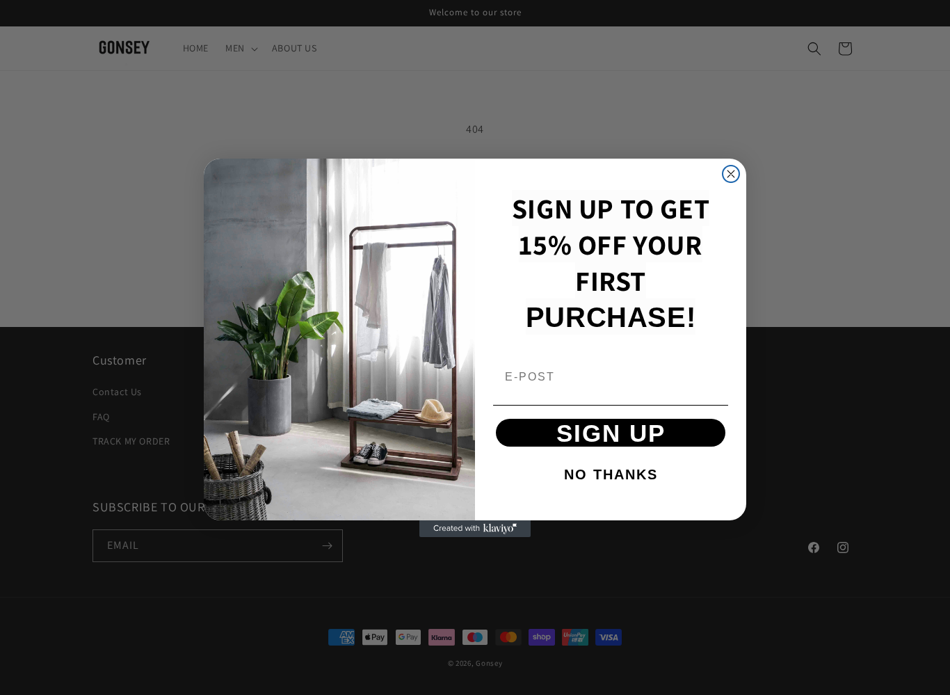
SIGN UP (611, 433)
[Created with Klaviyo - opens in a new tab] (475, 528)
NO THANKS (611, 474)
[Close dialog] (731, 174)
